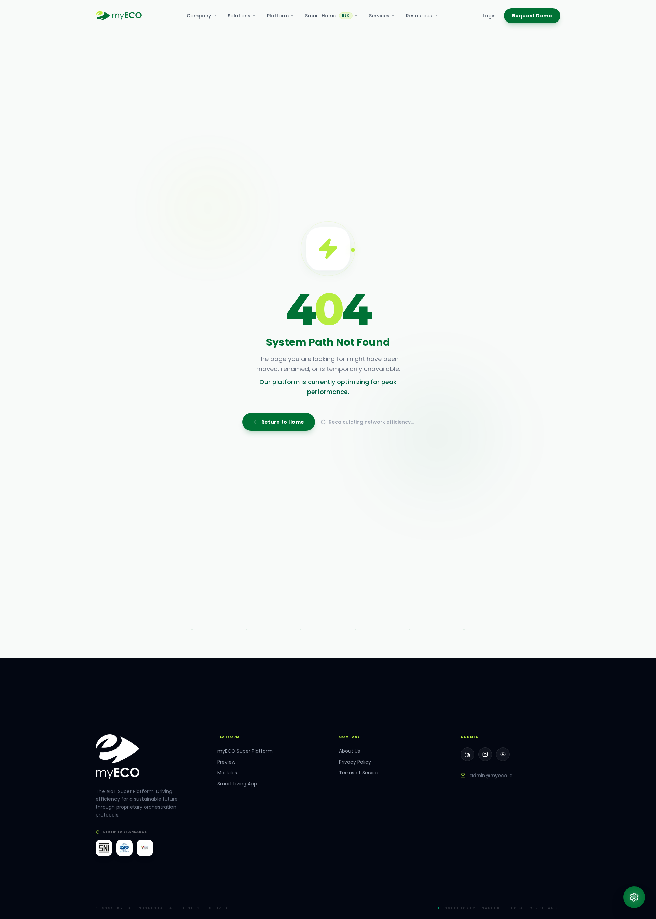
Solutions (239, 15)
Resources (419, 15)
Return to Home (282, 552)
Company (199, 15)
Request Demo (532, 15)
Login (489, 15)
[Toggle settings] (634, 897)
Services (379, 15)
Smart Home (327, 15)
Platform (278, 15)
